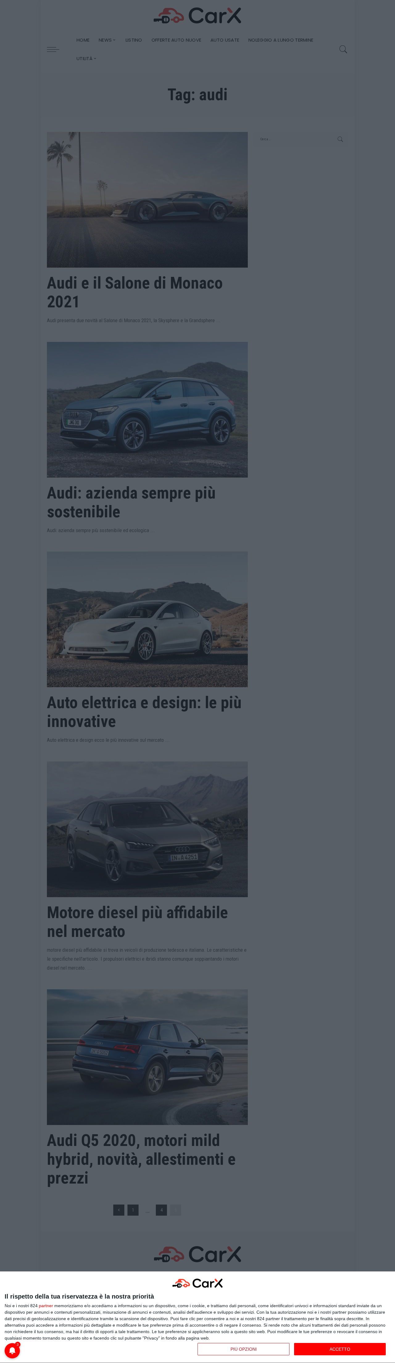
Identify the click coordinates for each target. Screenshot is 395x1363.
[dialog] (197, 1317)
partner (46, 1305)
